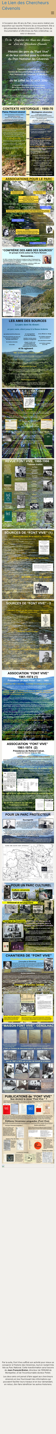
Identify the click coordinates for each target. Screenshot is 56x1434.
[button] (52, 13)
